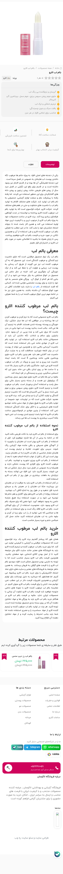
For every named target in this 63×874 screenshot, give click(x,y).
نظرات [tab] (31, 164)
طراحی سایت (42, 838)
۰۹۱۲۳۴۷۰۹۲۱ (37, 766)
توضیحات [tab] (50, 164)
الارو (5, 78)
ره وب (18, 838)
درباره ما (56, 711)
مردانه (28, 717)
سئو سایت (27, 838)
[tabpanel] (31, 397)
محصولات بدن (24, 711)
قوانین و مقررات (52, 700)
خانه (57, 68)
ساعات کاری (54, 717)
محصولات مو (25, 706)
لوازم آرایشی (25, 694)
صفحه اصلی (54, 694)
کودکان (27, 723)
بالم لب (36, 286)
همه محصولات (45, 68)
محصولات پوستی (23, 700)
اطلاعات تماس (53, 706)
